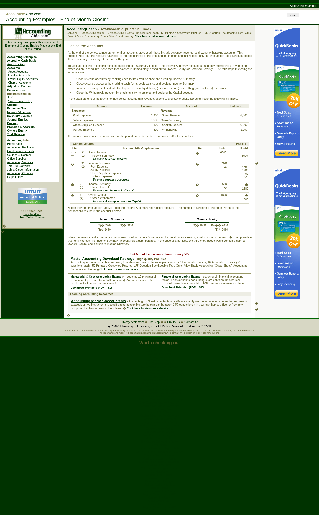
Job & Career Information (23, 169)
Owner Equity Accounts (23, 79)
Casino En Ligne (159, 478)
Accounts (13, 68)
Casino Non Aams (159, 353)
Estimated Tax (16, 108)
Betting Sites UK (159, 357)
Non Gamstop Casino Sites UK (159, 402)
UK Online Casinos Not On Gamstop (159, 370)
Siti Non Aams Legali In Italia (159, 468)
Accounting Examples (22, 57)
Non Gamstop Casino (159, 363)
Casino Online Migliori (159, 350)
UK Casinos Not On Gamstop (159, 366)
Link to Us (173, 322)
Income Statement (19, 112)
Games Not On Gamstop (159, 379)
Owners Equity (17, 130)
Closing (12, 104)
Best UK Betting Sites (159, 409)
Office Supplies (16, 158)
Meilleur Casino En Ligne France (159, 425)
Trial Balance (16, 134)
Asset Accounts (18, 71)
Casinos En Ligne (159, 510)
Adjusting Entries (19, 86)
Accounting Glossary (20, 173)
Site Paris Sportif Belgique (159, 435)
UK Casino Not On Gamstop (159, 396)
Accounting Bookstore (21, 147)
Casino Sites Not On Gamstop (159, 405)
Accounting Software (20, 162)
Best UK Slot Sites (159, 412)
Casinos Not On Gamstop (159, 418)
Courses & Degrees (19, 154)
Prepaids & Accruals (21, 127)
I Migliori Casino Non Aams (160, 422)
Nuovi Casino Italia (159, 500)
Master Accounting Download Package (102, 259)
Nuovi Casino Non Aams (159, 491)
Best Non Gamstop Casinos (159, 383)
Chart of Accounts (19, 82)
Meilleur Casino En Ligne (159, 484)
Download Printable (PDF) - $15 (91, 287)
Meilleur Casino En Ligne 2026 (159, 448)
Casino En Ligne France (160, 386)
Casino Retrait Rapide (159, 474)
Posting (12, 123)
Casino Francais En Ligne (159, 458)
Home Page (14, 143)
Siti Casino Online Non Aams (159, 441)
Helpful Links (15, 177)
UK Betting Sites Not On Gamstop (159, 389)
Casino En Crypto (159, 504)
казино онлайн (159, 487)
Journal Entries (17, 119)
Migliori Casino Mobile (159, 438)
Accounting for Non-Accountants (98, 301)
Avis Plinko (159, 445)
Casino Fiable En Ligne (159, 481)
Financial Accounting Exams (181, 276)
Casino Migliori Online (159, 428)
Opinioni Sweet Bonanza (159, 455)
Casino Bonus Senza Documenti (159, 461)
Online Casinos (159, 376)
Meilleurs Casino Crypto (159, 432)
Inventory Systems (19, 115)
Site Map (154, 322)
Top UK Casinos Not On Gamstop (159, 392)
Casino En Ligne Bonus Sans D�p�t (159, 451)
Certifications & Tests (20, 151)
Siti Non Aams (160, 471)
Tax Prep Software (18, 166)
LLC (10, 97)
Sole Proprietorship (20, 101)
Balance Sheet (16, 90)
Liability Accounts (19, 75)
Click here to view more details (147, 308)
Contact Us (191, 322)
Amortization (16, 64)
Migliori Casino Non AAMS (159, 494)
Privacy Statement (132, 322)
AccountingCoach (82, 29)
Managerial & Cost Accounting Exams (96, 276)
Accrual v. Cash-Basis (21, 60)
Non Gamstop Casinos (159, 360)
